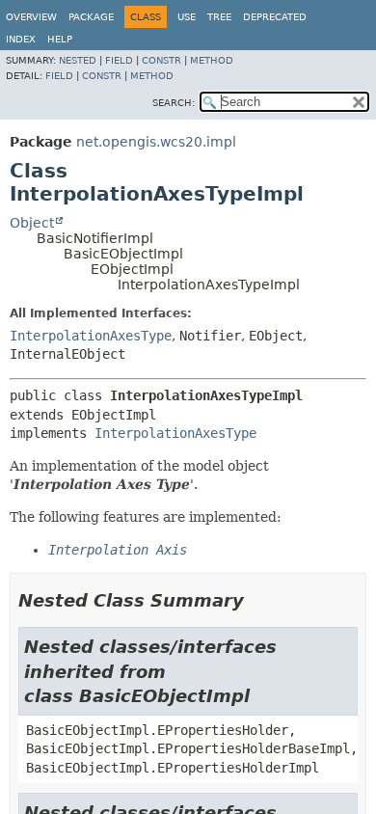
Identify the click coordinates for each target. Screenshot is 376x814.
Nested (77, 60)
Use (186, 17)
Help (59, 39)
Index (21, 39)
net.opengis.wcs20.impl (156, 141)
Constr (161, 60)
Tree (219, 17)
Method (211, 60)
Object (32, 223)
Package (91, 17)
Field (119, 60)
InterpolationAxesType (91, 335)
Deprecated (275, 17)
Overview (31, 17)
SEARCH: (173, 102)
